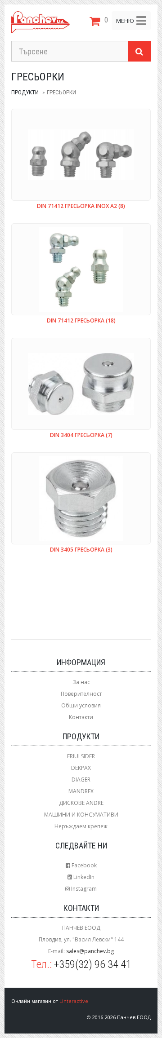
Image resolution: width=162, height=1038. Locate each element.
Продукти (25, 92)
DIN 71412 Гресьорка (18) (81, 321)
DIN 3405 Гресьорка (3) (81, 550)
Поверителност (81, 694)
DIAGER (81, 779)
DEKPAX (81, 768)
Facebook (83, 865)
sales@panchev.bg (90, 951)
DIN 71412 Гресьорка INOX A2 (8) (81, 206)
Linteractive (73, 1001)
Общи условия (81, 705)
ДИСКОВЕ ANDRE (81, 803)
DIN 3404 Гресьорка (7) (81, 435)
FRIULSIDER (81, 756)
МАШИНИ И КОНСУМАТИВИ (81, 814)
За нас (81, 682)
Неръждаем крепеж (81, 826)
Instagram (83, 888)
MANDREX (81, 791)
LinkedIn (83, 877)
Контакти (81, 717)
